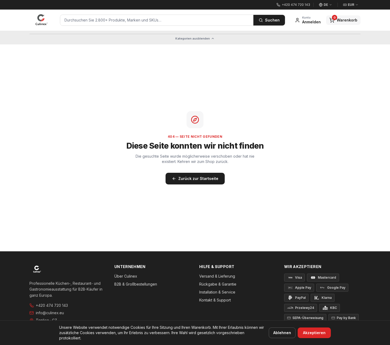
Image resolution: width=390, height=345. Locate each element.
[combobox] (156, 20)
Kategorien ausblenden (192, 38)
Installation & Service (217, 292)
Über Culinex (125, 276)
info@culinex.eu (50, 312)
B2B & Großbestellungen (135, 284)
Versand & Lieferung (217, 276)
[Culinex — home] (41, 20)
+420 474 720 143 (52, 305)
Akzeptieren (314, 332)
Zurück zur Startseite (198, 178)
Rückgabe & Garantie (217, 284)
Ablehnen (282, 332)
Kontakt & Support (215, 300)
